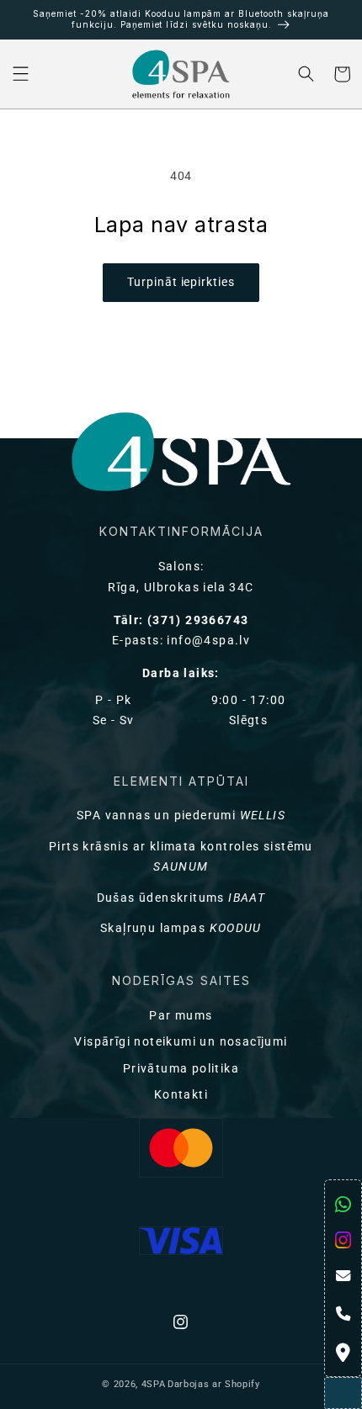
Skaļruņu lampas (181, 928)
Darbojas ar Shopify (214, 1384)
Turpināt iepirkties (181, 282)
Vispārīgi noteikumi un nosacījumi (180, 1042)
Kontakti (181, 1095)
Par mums (180, 1016)
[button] (21, 74)
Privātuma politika (181, 1069)
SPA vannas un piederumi (181, 815)
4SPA (153, 1384)
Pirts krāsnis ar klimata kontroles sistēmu (181, 857)
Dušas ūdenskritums (181, 898)
